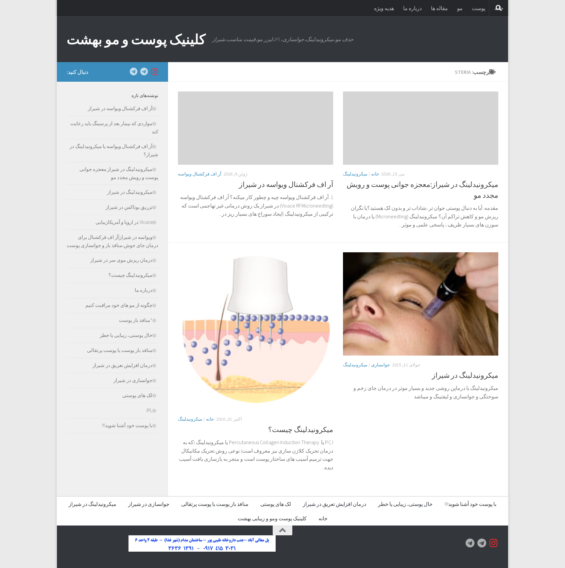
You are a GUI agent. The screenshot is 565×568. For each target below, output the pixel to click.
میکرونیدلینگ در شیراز (465, 375)
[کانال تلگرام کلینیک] (144, 71)
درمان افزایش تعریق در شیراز (122, 365)
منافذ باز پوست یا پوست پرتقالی (119, 350)
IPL (149, 410)
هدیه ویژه (384, 8)
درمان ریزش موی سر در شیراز (121, 260)
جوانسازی (380, 365)
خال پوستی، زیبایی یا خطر (126, 335)
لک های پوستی (137, 395)
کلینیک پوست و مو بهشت (136, 39)
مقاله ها (439, 8)
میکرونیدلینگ (355, 174)
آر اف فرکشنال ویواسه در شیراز (286, 184)
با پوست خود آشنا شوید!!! (127, 425)
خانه (375, 174)
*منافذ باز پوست (135, 320)
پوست (478, 8)
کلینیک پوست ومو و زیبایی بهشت (272, 518)
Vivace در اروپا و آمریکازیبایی (123, 222)
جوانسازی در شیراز (132, 380)
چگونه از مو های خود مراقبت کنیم (118, 305)
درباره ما (412, 8)
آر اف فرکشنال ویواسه (199, 174)
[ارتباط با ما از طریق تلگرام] (133, 71)
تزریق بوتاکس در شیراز (129, 207)
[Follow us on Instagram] (154, 71)
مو (460, 8)
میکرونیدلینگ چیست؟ (300, 429)
